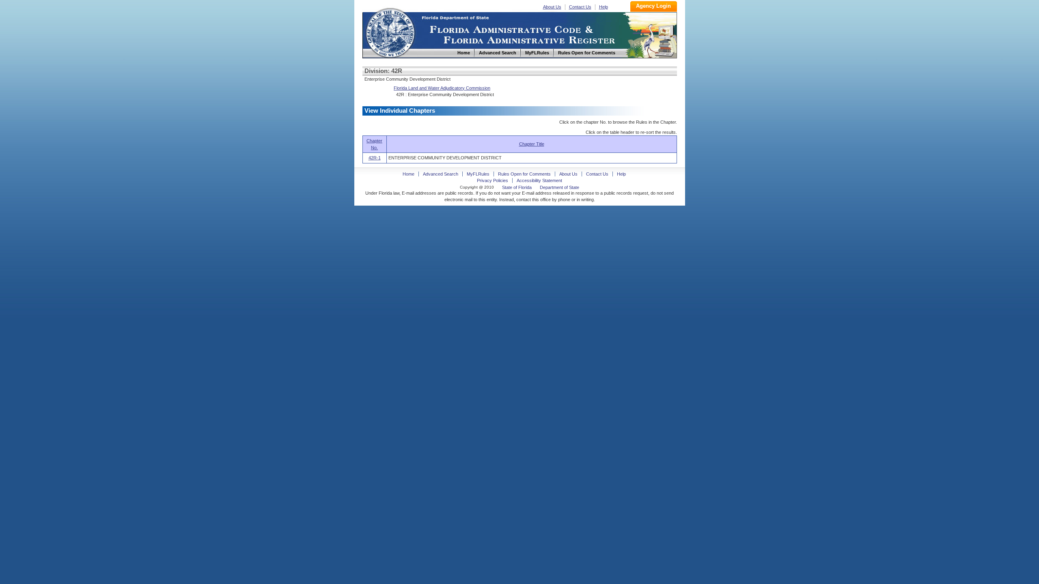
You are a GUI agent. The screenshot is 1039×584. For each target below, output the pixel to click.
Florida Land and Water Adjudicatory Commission (442, 88)
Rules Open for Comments (524, 174)
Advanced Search (440, 174)
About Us (552, 6)
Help (603, 6)
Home (390, 32)
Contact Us (580, 6)
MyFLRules (478, 174)
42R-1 (375, 157)
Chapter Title (531, 144)
